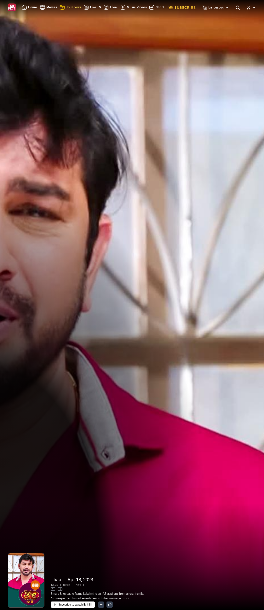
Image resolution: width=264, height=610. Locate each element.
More (126, 598)
